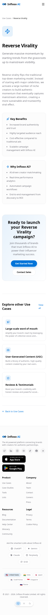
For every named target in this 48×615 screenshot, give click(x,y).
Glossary (6, 529)
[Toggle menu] (43, 4)
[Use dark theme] (30, 603)
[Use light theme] (24, 603)
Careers (29, 497)
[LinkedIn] (11, 450)
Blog (4, 515)
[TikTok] (30, 450)
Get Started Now (24, 263)
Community (7, 534)
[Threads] (43, 450)
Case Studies (8, 487)
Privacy (29, 515)
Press (28, 502)
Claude (16, 555)
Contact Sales (24, 272)
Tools (4, 492)
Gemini (34, 548)
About (28, 483)
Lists (4, 497)
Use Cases (6, 18)
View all (41, 306)
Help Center (7, 524)
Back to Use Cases (14, 411)
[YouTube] (23, 450)
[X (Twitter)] (4, 450)
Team (28, 487)
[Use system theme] (18, 603)
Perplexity (33, 555)
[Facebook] (36, 450)
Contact (29, 492)
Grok (26, 561)
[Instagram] (17, 450)
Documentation (9, 519)
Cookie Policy (32, 524)
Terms (29, 519)
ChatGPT (18, 548)
